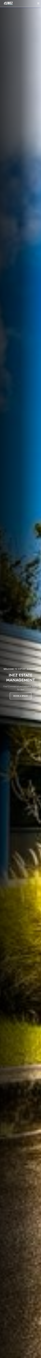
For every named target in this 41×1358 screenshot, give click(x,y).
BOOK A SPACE (20, 696)
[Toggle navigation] (38, 3)
